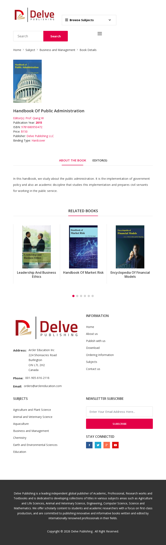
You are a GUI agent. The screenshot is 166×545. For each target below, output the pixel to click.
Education (19, 452)
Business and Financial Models (130, 274)
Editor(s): (19, 118)
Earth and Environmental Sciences (35, 445)
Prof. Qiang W (35, 118)
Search (55, 36)
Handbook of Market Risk (37, 272)
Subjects (91, 362)
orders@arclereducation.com (43, 386)
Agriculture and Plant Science (32, 410)
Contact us (93, 369)
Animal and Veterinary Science (32, 417)
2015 (39, 122)
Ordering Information (100, 355)
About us (92, 334)
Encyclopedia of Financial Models (83, 274)
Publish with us (95, 341)
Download (93, 348)
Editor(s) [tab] (100, 160)
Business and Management (57, 50)
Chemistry (19, 438)
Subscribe (120, 424)
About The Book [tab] (72, 160)
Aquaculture (21, 424)
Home (17, 50)
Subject (30, 50)
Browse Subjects (82, 20)
